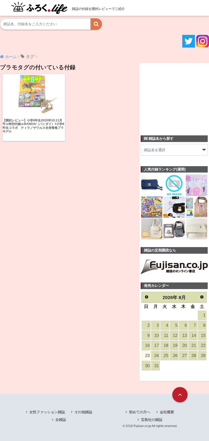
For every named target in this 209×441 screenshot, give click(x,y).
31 (156, 365)
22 (203, 345)
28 (193, 355)
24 (156, 355)
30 (147, 365)
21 (193, 345)
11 (166, 335)
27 (184, 355)
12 (175, 335)
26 (175, 355)
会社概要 (167, 412)
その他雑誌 (83, 412)
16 (147, 345)
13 (184, 335)
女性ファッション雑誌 (47, 412)
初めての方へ (139, 412)
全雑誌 (60, 420)
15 (203, 335)
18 (166, 345)
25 (166, 355)
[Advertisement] (175, 96)
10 (156, 335)
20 (184, 345)
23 (147, 355)
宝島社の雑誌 (151, 420)
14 (193, 335)
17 (156, 345)
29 (203, 355)
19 (175, 345)
